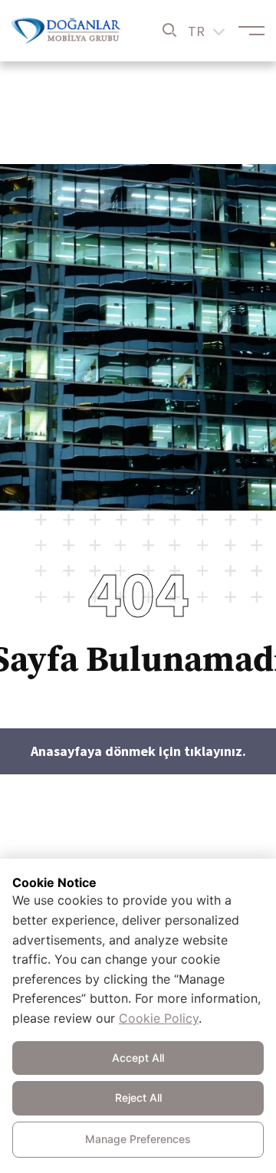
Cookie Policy (159, 1018)
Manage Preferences (138, 1138)
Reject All (138, 1097)
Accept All (138, 1057)
